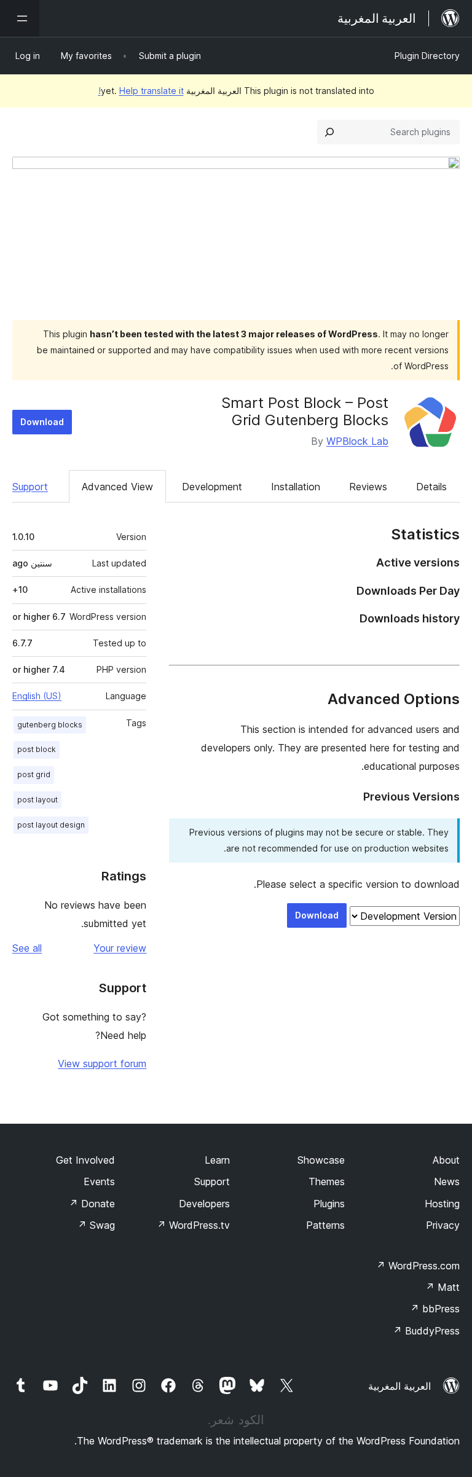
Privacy (443, 1225)
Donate (92, 1203)
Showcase (321, 1160)
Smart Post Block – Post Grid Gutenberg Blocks (304, 411)
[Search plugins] (329, 132)
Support (30, 486)
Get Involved (85, 1160)
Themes (327, 1181)
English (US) (36, 696)
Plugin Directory (427, 55)
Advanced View (117, 486)
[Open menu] (19, 18)
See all (27, 948)
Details (431, 486)
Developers (204, 1203)
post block (36, 749)
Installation (295, 486)
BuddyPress (426, 1331)
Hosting (442, 1203)
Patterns (325, 1225)
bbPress (435, 1309)
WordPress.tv (193, 1225)
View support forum (102, 1063)
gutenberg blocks (49, 724)
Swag (96, 1225)
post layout (37, 799)
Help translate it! (141, 90)
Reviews (368, 486)
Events (99, 1181)
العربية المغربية (399, 1386)
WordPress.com (418, 1266)
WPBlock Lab (357, 441)
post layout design (51, 824)
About (446, 1160)
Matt (442, 1287)
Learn (217, 1160)
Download (42, 422)
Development (212, 486)
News (447, 1181)
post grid (33, 774)
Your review (119, 948)
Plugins (329, 1203)
